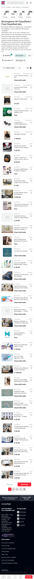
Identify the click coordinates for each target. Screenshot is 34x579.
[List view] (31, 68)
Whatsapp (23, 512)
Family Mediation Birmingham (19, 333)
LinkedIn (22, 525)
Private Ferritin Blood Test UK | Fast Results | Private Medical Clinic (21, 298)
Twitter (22, 522)
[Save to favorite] (31, 75)
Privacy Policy (5, 545)
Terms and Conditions (7, 543)
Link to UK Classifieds (7, 560)
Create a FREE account (26, 498)
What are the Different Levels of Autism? (21, 369)
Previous (10, 484)
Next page (24, 484)
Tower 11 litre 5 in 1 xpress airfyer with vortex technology (21, 158)
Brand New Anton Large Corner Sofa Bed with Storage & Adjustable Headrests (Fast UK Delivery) (21, 181)
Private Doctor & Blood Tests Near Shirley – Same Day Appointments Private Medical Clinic (21, 474)
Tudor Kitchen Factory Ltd (21, 76)
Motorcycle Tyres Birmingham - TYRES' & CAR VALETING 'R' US (21, 310)
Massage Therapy (20, 134)
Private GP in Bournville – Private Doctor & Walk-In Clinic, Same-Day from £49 (21, 415)
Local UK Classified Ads (8, 548)
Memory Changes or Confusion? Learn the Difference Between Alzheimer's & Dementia (21, 322)
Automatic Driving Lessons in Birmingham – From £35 (21, 216)
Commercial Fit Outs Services (20, 88)
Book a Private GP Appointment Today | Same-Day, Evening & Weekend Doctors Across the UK (21, 263)
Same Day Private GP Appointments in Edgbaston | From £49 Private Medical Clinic (21, 462)
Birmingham (19, 60)
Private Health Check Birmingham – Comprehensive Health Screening (21, 193)
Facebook (23, 515)
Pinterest (22, 518)
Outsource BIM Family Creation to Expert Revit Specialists (21, 170)
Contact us (4, 570)
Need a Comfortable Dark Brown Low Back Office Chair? (21, 380)
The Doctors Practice (21, 251)
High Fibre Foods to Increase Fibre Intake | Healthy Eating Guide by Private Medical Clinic (21, 287)
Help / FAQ (4, 554)
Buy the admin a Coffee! (8, 557)
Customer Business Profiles (9, 563)
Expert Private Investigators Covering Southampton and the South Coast (21, 404)
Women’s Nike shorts (21, 99)
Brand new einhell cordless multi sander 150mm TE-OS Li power (21, 146)
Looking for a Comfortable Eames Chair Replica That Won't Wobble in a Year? (20, 123)
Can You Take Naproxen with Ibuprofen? (18, 357)
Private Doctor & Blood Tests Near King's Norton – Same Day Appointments (21, 427)
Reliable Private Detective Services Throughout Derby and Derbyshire (21, 392)
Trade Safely (5, 551)
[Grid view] (27, 68)
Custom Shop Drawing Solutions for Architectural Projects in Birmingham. (21, 111)
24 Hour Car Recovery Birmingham (21, 275)
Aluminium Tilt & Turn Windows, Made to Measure (21, 228)
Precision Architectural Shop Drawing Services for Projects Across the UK (21, 205)
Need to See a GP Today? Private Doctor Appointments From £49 (21, 439)
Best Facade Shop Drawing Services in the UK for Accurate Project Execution (20, 240)
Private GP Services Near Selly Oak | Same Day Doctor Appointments (21, 450)
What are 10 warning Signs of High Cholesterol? (20, 345)
